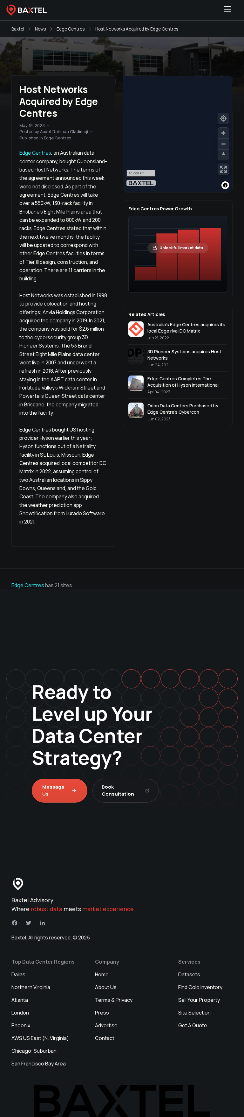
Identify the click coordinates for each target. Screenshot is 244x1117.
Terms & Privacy (113, 999)
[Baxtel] (26, 10)
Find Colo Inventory (200, 987)
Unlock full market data (181, 247)
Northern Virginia (30, 987)
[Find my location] (223, 118)
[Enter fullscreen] (223, 169)
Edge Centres (71, 29)
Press (102, 1012)
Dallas (18, 974)
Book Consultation (118, 790)
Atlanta (19, 999)
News (40, 29)
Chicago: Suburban (34, 1050)
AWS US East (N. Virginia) (40, 1038)
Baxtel (17, 29)
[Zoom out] (223, 143)
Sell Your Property (199, 999)
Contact (104, 1038)
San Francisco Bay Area (38, 1063)
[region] (177, 134)
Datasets (189, 974)
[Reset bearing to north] (223, 154)
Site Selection (194, 1012)
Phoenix (20, 1025)
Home (102, 974)
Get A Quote (192, 1025)
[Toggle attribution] (225, 185)
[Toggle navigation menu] (227, 10)
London (20, 1012)
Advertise (106, 1025)
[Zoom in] (223, 133)
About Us (106, 987)
